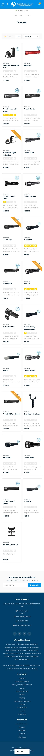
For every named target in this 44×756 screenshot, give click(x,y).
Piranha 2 (7, 458)
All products (22, 737)
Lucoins (22, 688)
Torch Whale (29, 370)
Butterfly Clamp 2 (10, 545)
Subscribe (35, 585)
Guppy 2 (27, 501)
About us (22, 678)
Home (15, 15)
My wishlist (22, 730)
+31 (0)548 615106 (22, 621)
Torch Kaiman (30, 196)
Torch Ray (7, 240)
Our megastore (22, 708)
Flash (5, 370)
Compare (22, 734)
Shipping (22, 698)
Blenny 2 (27, 65)
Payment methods (22, 691)
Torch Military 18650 (11, 414)
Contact (22, 711)
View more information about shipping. (24, 669)
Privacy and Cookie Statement (22, 685)
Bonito (27, 283)
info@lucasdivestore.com (23, 625)
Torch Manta (29, 109)
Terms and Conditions (22, 681)
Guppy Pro (7, 283)
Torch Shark (29, 152)
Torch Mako (29, 458)
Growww (31, 751)
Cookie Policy (22, 714)
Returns (22, 694)
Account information (22, 724)
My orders (22, 727)
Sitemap (22, 704)
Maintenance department (22, 701)
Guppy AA (28, 240)
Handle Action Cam (32, 414)
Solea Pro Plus (9, 327)
